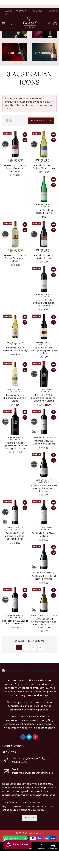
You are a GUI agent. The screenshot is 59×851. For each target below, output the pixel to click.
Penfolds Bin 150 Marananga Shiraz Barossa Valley (15, 536)
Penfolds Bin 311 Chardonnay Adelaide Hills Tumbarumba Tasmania (44, 623)
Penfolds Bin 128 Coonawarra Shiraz (44, 442)
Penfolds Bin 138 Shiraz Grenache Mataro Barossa (44, 488)
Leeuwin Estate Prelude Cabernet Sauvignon (43, 303)
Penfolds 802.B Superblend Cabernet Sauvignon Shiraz (15, 445)
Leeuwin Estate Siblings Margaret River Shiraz (44, 350)
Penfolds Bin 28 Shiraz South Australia (15, 622)
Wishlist (37, 10)
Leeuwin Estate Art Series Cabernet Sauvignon (15, 168)
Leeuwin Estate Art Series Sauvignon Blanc (15, 258)
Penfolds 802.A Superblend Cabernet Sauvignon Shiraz (43, 398)
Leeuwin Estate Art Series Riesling (44, 211)
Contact (53, 10)
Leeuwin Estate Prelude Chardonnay (15, 349)
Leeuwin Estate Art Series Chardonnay (44, 167)
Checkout (21, 10)
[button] (10, 23)
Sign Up (29, 817)
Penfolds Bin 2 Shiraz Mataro (44, 534)
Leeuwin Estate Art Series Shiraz (44, 257)
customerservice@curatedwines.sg (32, 772)
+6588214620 (19, 762)
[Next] (40, 647)
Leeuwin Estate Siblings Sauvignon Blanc (15, 398)
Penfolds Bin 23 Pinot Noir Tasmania (44, 577)
